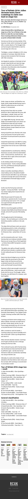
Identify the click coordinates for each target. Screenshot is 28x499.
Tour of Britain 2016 (10, 434)
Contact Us (14, 476)
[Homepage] (14, 484)
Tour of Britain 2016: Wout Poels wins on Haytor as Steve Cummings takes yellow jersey (19, 455)
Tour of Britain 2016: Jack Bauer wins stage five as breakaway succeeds (25, 453)
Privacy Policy (15, 488)
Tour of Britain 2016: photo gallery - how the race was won (8, 453)
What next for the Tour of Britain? (2, 451)
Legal (10, 488)
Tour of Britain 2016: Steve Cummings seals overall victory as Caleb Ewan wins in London (14, 454)
